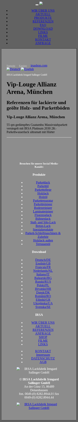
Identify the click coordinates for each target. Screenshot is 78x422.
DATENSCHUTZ (43, 358)
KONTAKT (43, 39)
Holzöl (43, 197)
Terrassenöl (43, 244)
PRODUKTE (43, 18)
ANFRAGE (43, 43)
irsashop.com (39, 65)
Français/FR (43, 267)
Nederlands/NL (43, 270)
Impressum (43, 354)
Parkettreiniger (43, 204)
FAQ (43, 25)
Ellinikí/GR (43, 299)
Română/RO (43, 296)
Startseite (11, 65)
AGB (43, 362)
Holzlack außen (43, 240)
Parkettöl (43, 186)
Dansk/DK (43, 292)
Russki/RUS (43, 281)
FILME (43, 36)
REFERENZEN (43, 21)
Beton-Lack (43, 226)
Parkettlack (43, 182)
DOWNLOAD (43, 28)
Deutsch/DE (43, 260)
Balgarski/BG (43, 278)
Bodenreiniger (43, 207)
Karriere (23, 65)
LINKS (43, 32)
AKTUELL (43, 14)
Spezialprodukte (43, 229)
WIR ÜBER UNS (43, 10)
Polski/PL (43, 285)
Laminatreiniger (43, 211)
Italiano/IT (43, 274)
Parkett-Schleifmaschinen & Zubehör (43, 234)
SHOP (43, 337)
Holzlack (43, 193)
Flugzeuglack (43, 215)
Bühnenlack (43, 218)
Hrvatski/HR (43, 289)
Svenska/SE (43, 307)
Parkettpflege (43, 189)
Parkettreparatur (43, 200)
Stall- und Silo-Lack (43, 222)
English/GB (43, 263)
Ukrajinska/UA (43, 303)
